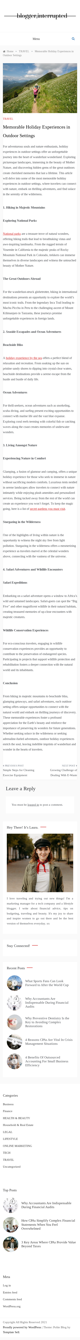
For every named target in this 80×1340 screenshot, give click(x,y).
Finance (7, 1111)
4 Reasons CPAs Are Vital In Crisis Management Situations (49, 1042)
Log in (7, 1285)
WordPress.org (12, 1306)
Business (8, 1104)
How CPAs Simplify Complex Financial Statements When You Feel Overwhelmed (48, 1224)
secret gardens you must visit (47, 508)
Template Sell (11, 1332)
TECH (6, 1152)
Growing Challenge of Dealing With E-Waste (63, 773)
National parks (12, 233)
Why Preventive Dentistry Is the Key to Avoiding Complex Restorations (47, 1022)
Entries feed (10, 1292)
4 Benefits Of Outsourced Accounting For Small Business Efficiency (46, 1061)
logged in (33, 804)
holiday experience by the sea (24, 358)
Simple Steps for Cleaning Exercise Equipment (18, 773)
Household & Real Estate (18, 1125)
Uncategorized (12, 1166)
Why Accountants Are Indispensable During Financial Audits (47, 1003)
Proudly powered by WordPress (22, 1327)
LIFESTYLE (10, 1138)
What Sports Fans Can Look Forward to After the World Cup (47, 983)
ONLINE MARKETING (17, 1145)
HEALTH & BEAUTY (16, 1118)
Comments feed (12, 1299)
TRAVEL (8, 118)
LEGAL (7, 1132)
